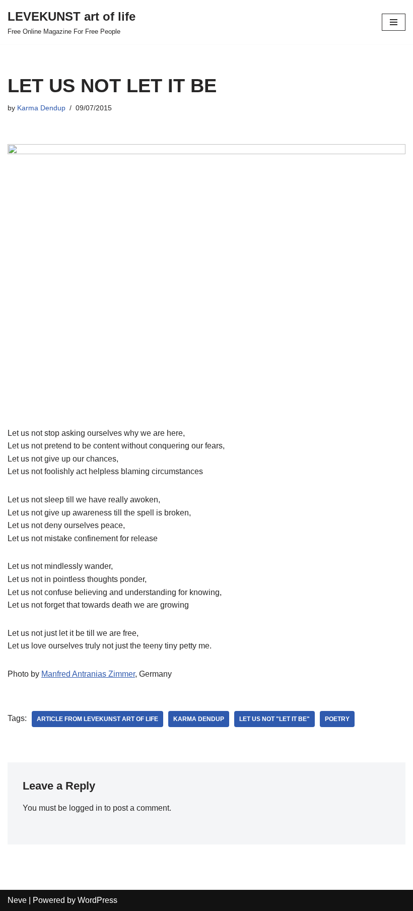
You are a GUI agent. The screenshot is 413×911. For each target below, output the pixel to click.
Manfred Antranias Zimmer (88, 674)
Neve (17, 900)
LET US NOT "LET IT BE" (274, 719)
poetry (337, 719)
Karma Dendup (41, 108)
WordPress (97, 900)
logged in (85, 808)
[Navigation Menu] (393, 22)
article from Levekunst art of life (97, 719)
